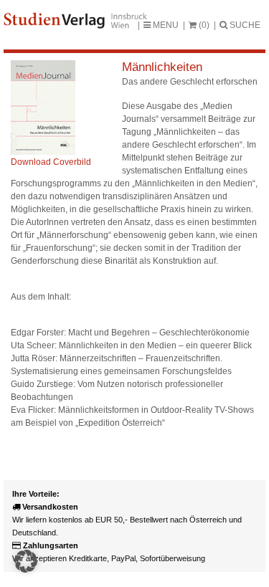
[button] (26, 561)
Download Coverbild (51, 162)
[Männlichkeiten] (43, 152)
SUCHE (243, 25)
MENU (165, 25)
